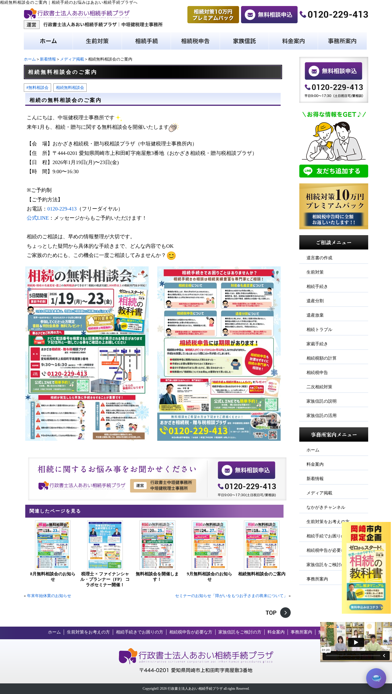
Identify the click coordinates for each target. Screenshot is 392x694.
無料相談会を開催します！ (157, 577)
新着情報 (48, 59)
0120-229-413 (62, 209)
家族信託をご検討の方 (328, 564)
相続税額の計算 (321, 358)
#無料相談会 (37, 87)
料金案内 (315, 464)
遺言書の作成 (319, 258)
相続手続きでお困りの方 (139, 632)
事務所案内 (317, 579)
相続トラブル (319, 329)
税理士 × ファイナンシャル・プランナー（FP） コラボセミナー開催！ (105, 579)
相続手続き (317, 286)
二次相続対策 (319, 387)
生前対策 (315, 272)
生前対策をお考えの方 (328, 521)
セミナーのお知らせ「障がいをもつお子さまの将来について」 (231, 596)
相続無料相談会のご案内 (262, 574)
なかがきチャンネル (325, 507)
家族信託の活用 (321, 415)
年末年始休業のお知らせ (49, 596)
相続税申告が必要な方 (328, 550)
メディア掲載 (72, 59)
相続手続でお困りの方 (328, 536)
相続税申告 (317, 372)
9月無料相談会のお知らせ (209, 577)
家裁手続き (317, 344)
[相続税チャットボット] (376, 678)
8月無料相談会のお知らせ (52, 577)
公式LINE (38, 218)
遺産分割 (315, 301)
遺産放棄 (315, 315)
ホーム (30, 59)
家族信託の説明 (321, 401)
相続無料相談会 (70, 87)
